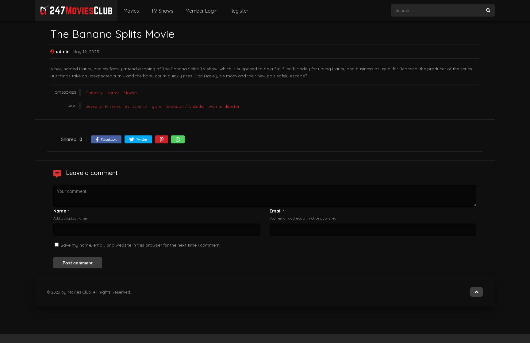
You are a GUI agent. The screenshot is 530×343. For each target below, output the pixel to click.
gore (156, 106)
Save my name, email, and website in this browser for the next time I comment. (141, 245)
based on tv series (103, 106)
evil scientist (136, 106)
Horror (112, 92)
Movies (131, 11)
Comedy (94, 92)
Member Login (201, 11)
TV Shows (162, 11)
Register (239, 11)
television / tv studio (185, 106)
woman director (224, 106)
